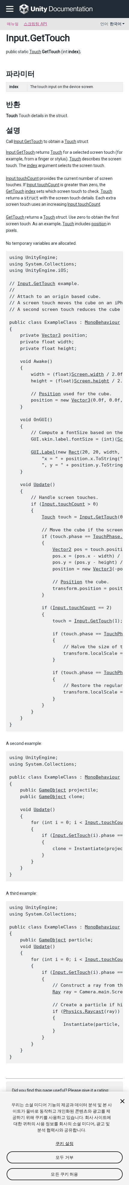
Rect (74, 452)
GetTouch (15, 191)
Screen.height (91, 381)
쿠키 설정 (65, 1143)
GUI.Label (43, 452)
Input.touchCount (22, 178)
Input (16, 38)
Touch (35, 51)
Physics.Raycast (83, 1011)
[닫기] (122, 1101)
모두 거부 (65, 1157)
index (32, 165)
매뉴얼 (13, 24)
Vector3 (51, 335)
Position (50, 394)
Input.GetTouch (28, 141)
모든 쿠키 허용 (64, 1174)
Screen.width (87, 374)
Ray (56, 992)
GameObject (52, 790)
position (99, 223)
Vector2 (61, 549)
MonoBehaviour (102, 322)
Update (42, 484)
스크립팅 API (35, 24)
